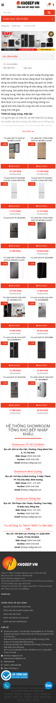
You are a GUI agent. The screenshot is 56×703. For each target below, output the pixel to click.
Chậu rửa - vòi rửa (24, 700)
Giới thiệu (18, 694)
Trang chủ (5, 26)
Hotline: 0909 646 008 (12, 665)
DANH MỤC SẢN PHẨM (15, 18)
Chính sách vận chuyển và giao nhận (18, 610)
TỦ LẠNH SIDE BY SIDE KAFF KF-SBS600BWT (41, 378)
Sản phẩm (28, 694)
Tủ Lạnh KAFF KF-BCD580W (41, 257)
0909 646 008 (9, 661)
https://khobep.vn (11, 668)
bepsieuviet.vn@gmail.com (15, 658)
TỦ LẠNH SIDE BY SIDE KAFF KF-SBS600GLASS (14, 298)
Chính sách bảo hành (12, 614)
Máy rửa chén (45, 697)
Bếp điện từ (45, 694)
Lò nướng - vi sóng (31, 697)
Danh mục (16, 26)
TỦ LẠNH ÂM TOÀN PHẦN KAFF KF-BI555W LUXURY (14, 258)
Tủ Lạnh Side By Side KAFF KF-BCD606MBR (41, 298)
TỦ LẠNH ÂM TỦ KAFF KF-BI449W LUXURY (14, 139)
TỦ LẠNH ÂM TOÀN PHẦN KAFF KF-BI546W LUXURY (42, 139)
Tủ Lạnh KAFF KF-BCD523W (14, 377)
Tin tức (36, 694)
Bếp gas (7, 697)
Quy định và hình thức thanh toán (17, 606)
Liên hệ (36, 700)
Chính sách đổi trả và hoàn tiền (16, 617)
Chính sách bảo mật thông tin (15, 621)
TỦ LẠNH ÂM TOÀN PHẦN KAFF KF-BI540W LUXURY (42, 219)
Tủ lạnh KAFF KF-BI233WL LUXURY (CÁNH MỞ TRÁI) (41, 179)
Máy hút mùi (17, 697)
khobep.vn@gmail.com (13, 655)
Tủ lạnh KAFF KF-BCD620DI (14, 218)
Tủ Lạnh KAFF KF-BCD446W (41, 337)
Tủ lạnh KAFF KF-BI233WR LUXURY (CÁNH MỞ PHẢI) (14, 179)
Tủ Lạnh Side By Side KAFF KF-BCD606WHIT (14, 338)
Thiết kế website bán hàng (27, 691)
